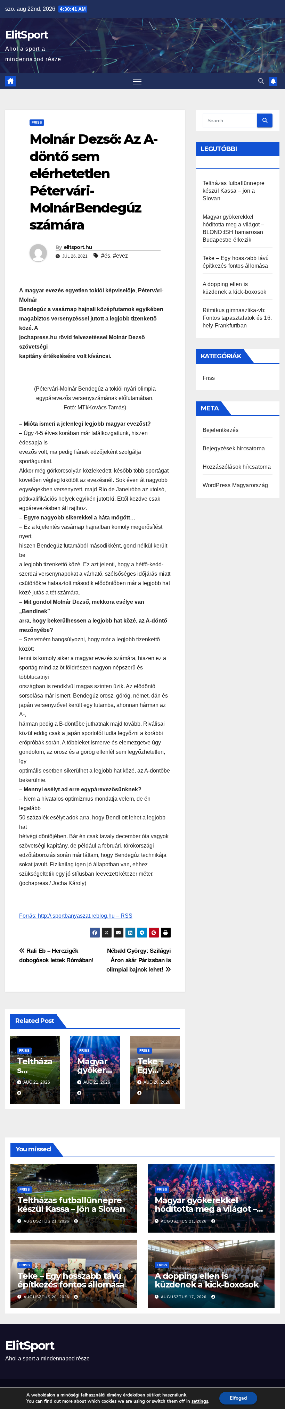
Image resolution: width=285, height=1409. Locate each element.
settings (200, 1401)
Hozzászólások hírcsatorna (237, 467)
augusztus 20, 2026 (47, 1297)
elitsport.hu (78, 247)
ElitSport (26, 34)
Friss (37, 122)
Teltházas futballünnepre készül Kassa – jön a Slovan (234, 190)
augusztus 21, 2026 (47, 1221)
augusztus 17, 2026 (184, 1297)
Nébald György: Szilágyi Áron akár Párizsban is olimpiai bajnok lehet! (138, 960)
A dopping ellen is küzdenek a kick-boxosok (206, 1280)
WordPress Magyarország (235, 485)
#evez (120, 256)
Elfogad (238, 1398)
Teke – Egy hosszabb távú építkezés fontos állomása (70, 1280)
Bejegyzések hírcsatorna (234, 448)
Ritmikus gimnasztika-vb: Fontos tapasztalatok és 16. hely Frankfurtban (237, 317)
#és (105, 256)
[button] (261, 81)
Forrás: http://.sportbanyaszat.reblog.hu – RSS (75, 916)
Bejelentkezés (221, 430)
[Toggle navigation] (137, 81)
